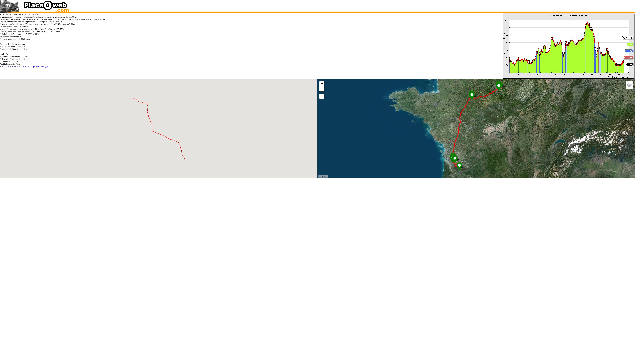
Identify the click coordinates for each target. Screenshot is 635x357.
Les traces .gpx (42, 66)
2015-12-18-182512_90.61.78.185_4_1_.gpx (18, 66)
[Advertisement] (467, 5)
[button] (459, 166)
